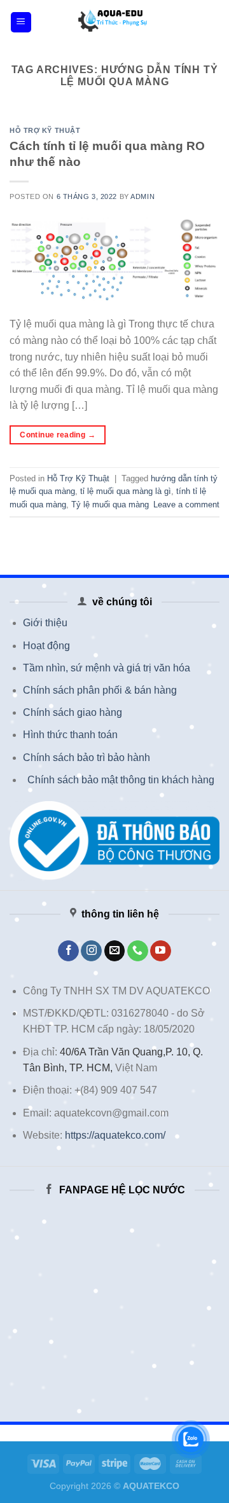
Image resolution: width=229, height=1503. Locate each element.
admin (142, 196)
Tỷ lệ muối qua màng (110, 504)
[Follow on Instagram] (91, 951)
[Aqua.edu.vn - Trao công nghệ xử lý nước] (114, 22)
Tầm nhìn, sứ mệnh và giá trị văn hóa (106, 667)
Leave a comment (186, 504)
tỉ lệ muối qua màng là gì (125, 491)
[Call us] (137, 951)
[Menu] (21, 22)
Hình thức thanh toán (70, 734)
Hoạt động (46, 645)
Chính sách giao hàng (72, 712)
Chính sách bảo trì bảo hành (86, 757)
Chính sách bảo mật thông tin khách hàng (120, 779)
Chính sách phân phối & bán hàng (100, 690)
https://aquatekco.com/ (115, 1135)
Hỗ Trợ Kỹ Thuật (45, 130)
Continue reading (57, 434)
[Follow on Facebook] (68, 951)
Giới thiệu (45, 622)
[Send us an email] (114, 951)
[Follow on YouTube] (160, 951)
